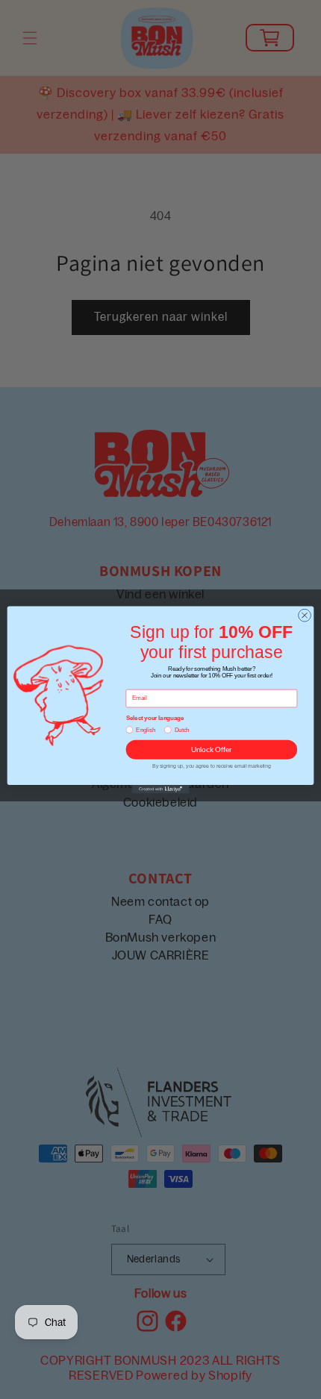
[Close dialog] (305, 615)
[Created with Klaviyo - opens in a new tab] (160, 788)
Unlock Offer (212, 749)
